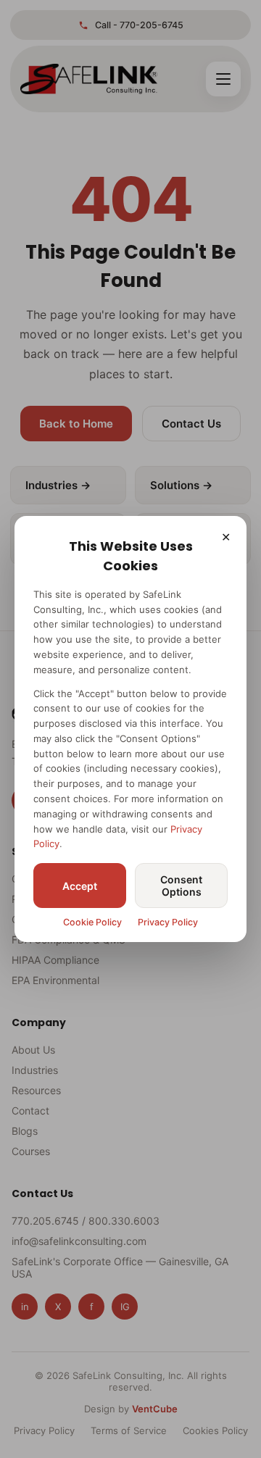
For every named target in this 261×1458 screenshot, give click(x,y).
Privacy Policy (168, 922)
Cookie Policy (92, 922)
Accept (79, 886)
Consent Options (181, 885)
